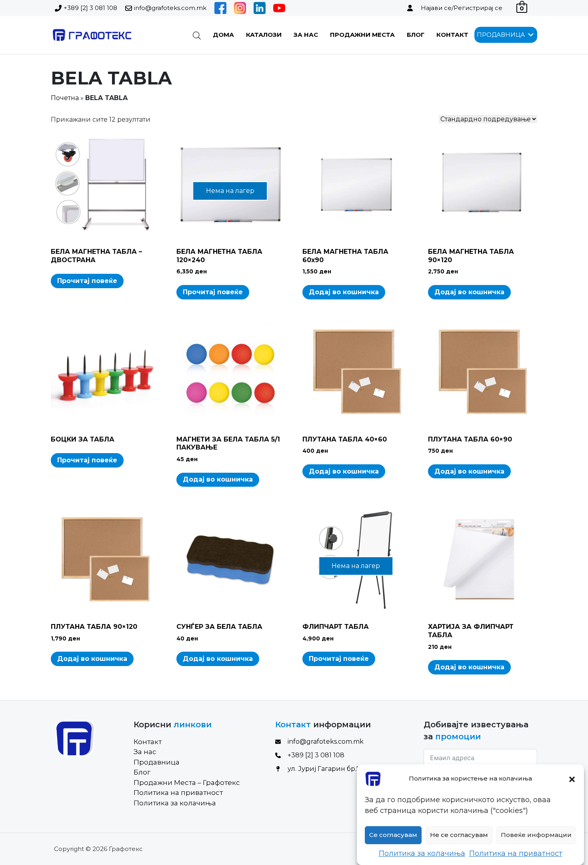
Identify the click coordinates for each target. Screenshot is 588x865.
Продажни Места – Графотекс (187, 783)
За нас (306, 34)
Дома (223, 34)
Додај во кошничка (344, 292)
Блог (415, 34)
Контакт (452, 34)
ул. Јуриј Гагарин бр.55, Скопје (338, 769)
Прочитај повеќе (87, 281)
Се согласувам (393, 835)
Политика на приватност (515, 853)
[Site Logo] (91, 35)
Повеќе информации (536, 835)
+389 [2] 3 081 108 (90, 8)
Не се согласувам (459, 835)
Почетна (65, 98)
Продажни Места (362, 34)
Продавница (157, 762)
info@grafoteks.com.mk (170, 8)
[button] (572, 779)
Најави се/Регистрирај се (461, 8)
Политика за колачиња (422, 853)
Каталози (264, 34)
